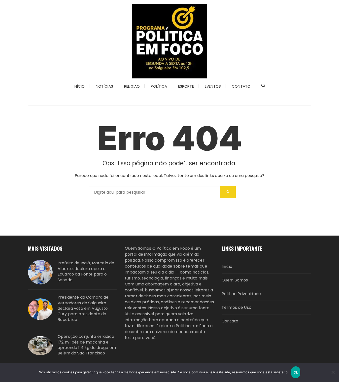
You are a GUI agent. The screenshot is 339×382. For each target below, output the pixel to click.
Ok (296, 372)
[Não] (332, 372)
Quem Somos (235, 280)
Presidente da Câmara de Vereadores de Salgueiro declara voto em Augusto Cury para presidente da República (83, 308)
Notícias (104, 86)
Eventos (213, 86)
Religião (132, 86)
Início (79, 86)
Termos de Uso (236, 307)
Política (159, 86)
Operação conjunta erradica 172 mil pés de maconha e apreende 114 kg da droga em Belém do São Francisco (87, 345)
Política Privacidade (241, 294)
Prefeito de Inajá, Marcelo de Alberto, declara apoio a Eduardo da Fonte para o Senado (86, 271)
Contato (241, 86)
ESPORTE (186, 86)
